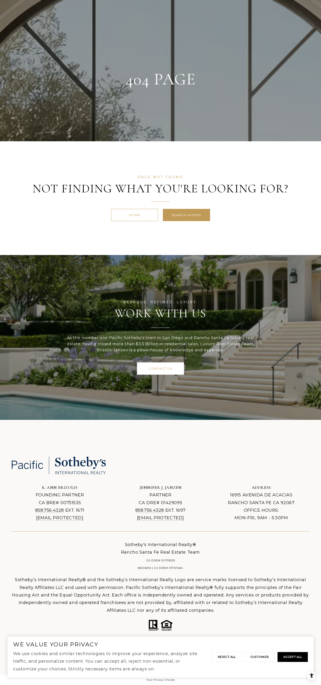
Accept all (292, 657)
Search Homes (186, 215)
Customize (259, 657)
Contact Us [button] (160, 368)
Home (134, 215)
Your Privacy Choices (160, 679)
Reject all (227, 657)
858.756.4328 (49, 510)
